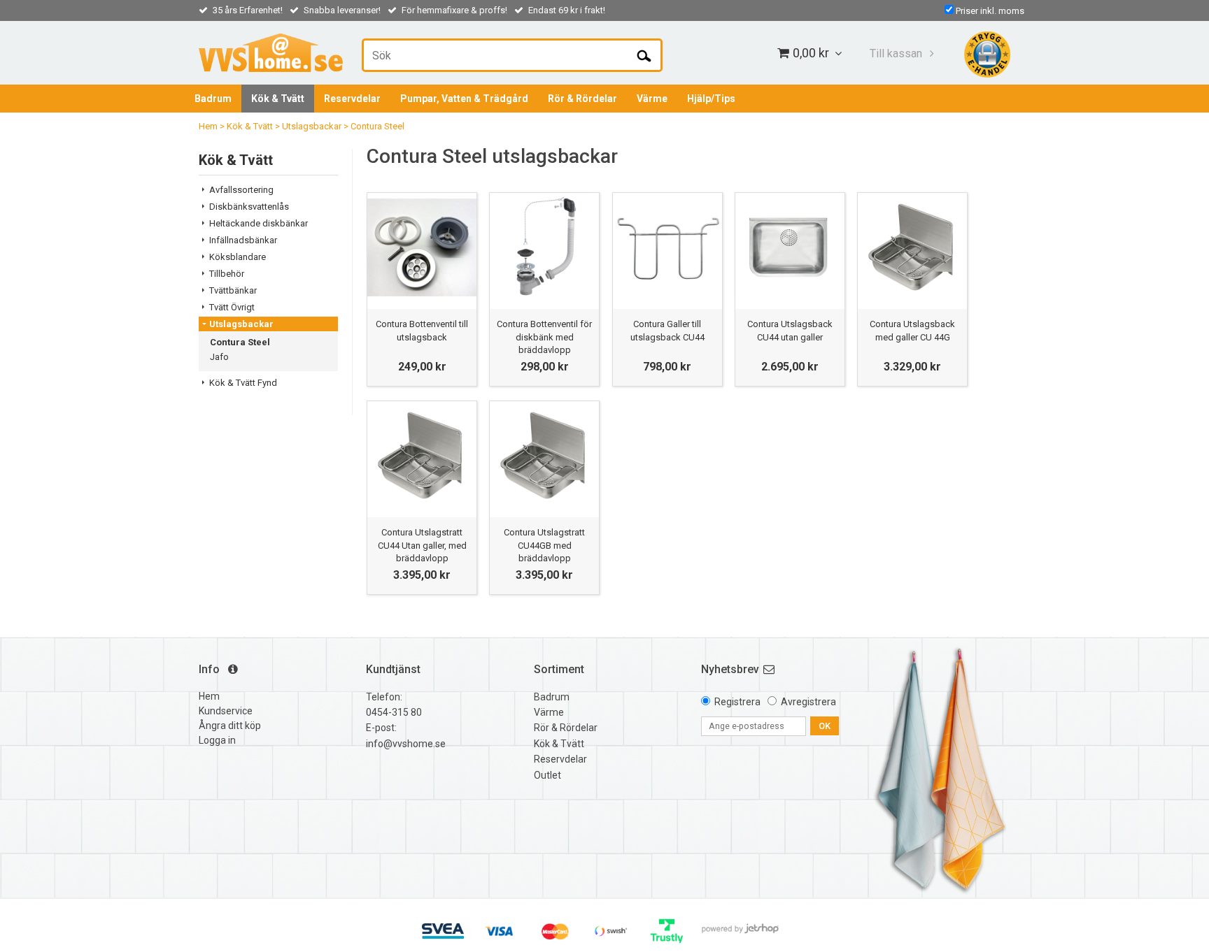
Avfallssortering (241, 190)
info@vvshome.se (406, 743)
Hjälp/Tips (711, 98)
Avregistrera (808, 701)
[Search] (644, 55)
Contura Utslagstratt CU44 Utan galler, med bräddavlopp (422, 545)
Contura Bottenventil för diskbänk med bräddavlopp (544, 336)
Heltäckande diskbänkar (258, 223)
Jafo (219, 357)
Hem (208, 126)
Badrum (213, 98)
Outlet (547, 775)
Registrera (737, 701)
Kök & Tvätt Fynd (243, 382)
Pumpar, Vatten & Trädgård (464, 98)
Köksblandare (237, 257)
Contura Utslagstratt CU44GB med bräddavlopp (544, 545)
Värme (652, 98)
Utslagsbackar (311, 126)
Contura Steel (377, 126)
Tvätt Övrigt (232, 307)
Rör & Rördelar (582, 98)
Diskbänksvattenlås (249, 206)
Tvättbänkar (233, 290)
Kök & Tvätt (277, 98)
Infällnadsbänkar (243, 240)
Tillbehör (226, 273)
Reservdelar (352, 98)
